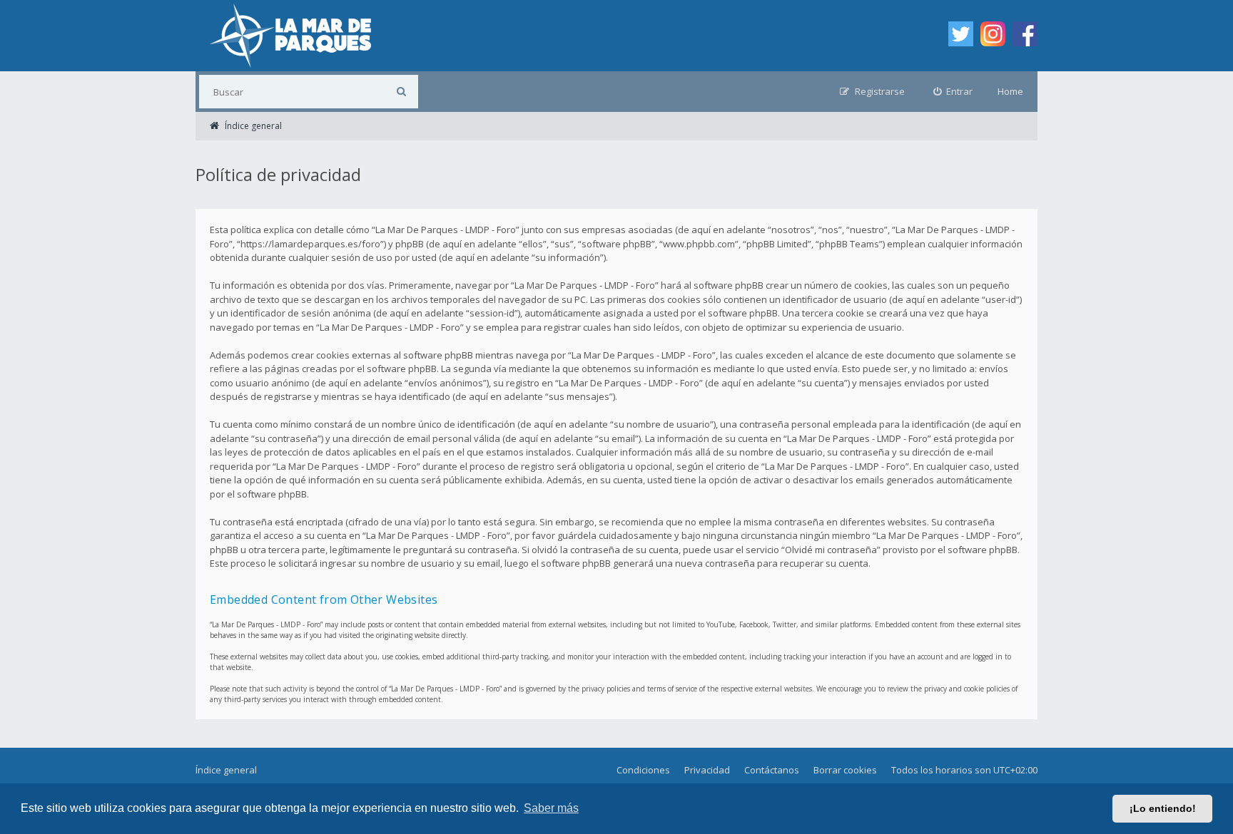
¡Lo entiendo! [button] (1163, 808)
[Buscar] (401, 91)
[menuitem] (953, 91)
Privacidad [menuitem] (707, 769)
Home (1010, 91)
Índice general (226, 769)
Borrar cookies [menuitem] (845, 769)
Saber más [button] (551, 808)
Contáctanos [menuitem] (771, 769)
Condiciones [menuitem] (643, 769)
